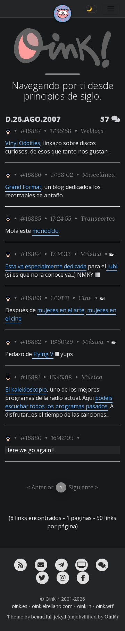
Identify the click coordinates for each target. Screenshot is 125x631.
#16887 (30, 131)
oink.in (84, 606)
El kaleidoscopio (26, 389)
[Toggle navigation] (110, 9)
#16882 (30, 342)
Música (90, 254)
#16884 (30, 254)
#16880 (31, 438)
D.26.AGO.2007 (33, 119)
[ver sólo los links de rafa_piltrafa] (8, 131)
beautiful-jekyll (48, 617)
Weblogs (92, 131)
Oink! (110, 617)
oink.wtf (105, 606)
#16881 (30, 377)
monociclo (45, 231)
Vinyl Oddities (22, 143)
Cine (85, 298)
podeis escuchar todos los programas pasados (58, 402)
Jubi (111, 266)
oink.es (19, 606)
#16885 (30, 218)
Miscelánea (98, 175)
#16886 (30, 175)
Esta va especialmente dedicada (45, 266)
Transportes (98, 218)
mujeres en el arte (60, 310)
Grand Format (23, 187)
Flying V (42, 354)
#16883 (30, 298)
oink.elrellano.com (52, 606)
